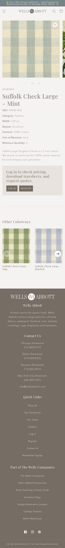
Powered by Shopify (49, 544)
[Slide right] (39, 83)
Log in (12, 188)
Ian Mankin (8, 89)
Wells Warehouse (32, 518)
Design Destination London (32, 504)
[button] (3, 11)
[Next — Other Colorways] (58, 254)
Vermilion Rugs (32, 497)
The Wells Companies (32, 475)
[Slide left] (25, 83)
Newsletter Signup (32, 455)
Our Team (32, 419)
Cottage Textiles (32, 511)
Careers (32, 426)
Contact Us (32, 448)
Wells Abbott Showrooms (32, 482)
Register (26, 188)
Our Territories (32, 412)
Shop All (32, 405)
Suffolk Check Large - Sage (15, 268)
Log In (32, 433)
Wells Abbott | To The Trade (27, 544)
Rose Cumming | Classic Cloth (32, 490)
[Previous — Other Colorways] (7, 254)
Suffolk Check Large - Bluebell (48, 268)
